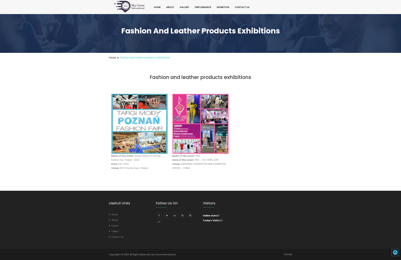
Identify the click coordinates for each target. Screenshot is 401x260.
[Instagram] (190, 215)
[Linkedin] (175, 215)
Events (115, 226)
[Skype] (182, 215)
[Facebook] (159, 215)
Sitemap (288, 254)
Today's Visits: (211, 221)
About (170, 7)
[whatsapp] (159, 221)
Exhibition (223, 7)
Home (157, 7)
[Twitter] (167, 215)
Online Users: (210, 216)
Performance (203, 7)
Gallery (184, 7)
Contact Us (242, 7)
